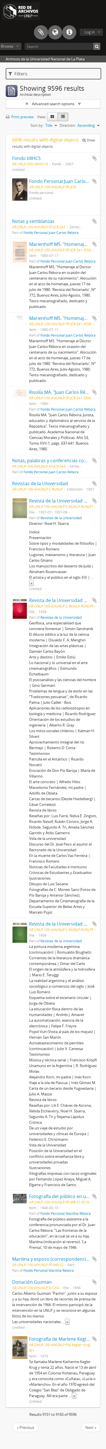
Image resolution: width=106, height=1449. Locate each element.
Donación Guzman (32, 1282)
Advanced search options (53, 103)
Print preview (22, 116)
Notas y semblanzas (33, 221)
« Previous (25, 1427)
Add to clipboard (94, 158)
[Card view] (52, 117)
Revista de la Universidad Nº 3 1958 (66, 600)
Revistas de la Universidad (40, 483)
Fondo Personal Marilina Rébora (65, 1213)
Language (55, 32)
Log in (90, 32)
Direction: (68, 125)
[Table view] (62, 117)
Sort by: (37, 125)
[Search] (96, 46)
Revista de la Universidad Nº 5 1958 (66, 924)
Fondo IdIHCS (26, 158)
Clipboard (41, 32)
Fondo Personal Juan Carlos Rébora (67, 181)
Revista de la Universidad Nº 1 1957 (66, 501)
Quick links (69, 32)
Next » (90, 1427)
